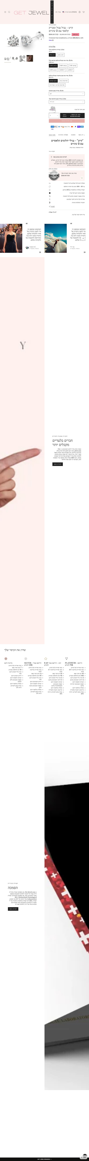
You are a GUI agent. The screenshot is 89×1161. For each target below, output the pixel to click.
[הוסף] (81, 178)
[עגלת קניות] (84, 12)
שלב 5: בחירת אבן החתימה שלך (57, 99)
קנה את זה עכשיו (67, 121)
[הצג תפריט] (5, 12)
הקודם (8, 39)
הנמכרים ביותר (52, 25)
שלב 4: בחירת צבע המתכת (56, 90)
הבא (41, 39)
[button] (44, 1159)
